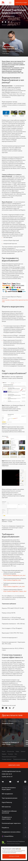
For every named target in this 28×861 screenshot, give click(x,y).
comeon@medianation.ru (11, 771)
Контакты (10, 754)
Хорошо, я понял (14, 856)
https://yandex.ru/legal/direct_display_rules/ (15, 591)
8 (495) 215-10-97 (7, 776)
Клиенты (23, 751)
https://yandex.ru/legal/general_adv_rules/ (14, 575)
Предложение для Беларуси (9, 756)
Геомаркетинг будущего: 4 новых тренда (10, 743)
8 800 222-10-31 (7, 774)
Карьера (4, 754)
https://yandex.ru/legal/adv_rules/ (12, 580)
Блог (16, 754)
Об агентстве (10, 751)
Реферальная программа (19, 759)
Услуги (3, 751)
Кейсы (17, 751)
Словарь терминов (6, 759)
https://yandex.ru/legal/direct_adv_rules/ (14, 586)
